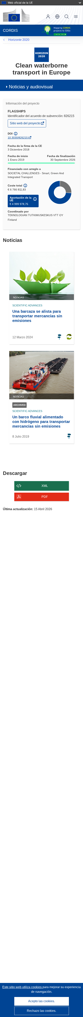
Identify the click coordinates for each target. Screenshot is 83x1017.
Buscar (66, 16)
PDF (45, 496)
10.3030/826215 (18, 137)
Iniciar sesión (48, 16)
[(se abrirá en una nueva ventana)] (16, 15)
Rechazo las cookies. (41, 1010)
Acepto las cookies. (41, 1001)
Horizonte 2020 (18, 39)
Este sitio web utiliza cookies (22, 987)
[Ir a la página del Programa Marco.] (41, 54)
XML (45, 485)
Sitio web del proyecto (25, 124)
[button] (57, 16)
